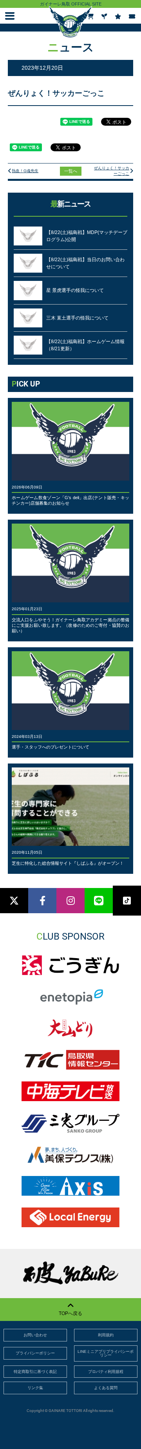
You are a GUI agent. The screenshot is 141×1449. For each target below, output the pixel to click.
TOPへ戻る (70, 1313)
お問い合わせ (35, 1335)
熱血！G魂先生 (25, 171)
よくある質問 (106, 1388)
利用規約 (106, 1335)
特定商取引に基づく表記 (35, 1371)
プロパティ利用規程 (105, 1371)
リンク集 (35, 1388)
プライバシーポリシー (35, 1353)
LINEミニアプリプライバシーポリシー (106, 1353)
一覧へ (70, 171)
